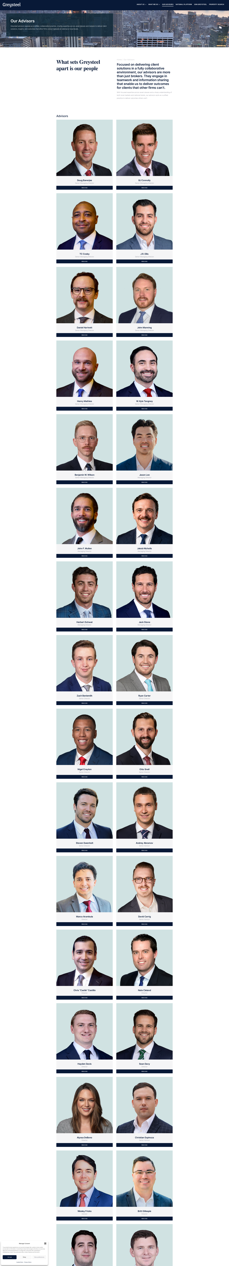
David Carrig (144, 916)
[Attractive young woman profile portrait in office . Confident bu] (84, 488)
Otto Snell (144, 769)
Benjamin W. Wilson (84, 475)
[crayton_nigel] (84, 709)
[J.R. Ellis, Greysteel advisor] (144, 194)
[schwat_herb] (84, 562)
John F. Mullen (84, 548)
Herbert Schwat (84, 622)
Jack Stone (144, 622)
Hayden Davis (85, 1064)
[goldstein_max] (84, 1225)
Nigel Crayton (84, 769)
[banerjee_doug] (84, 120)
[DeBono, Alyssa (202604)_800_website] (84, 1078)
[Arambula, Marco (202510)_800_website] (84, 857)
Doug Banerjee (84, 180)
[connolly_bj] (144, 120)
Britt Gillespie (144, 1211)
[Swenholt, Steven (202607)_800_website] (84, 783)
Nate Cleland (144, 990)
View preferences (39, 1257)
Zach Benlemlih (84, 695)
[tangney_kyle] (144, 341)
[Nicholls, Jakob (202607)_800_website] (144, 488)
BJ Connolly (144, 180)
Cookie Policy (19, 1262)
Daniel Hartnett (84, 327)
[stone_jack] (144, 562)
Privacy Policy (27, 1262)
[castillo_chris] (84, 930)
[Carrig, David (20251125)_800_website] (144, 857)
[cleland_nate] (144, 930)
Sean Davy (144, 1064)
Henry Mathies (84, 401)
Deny (24, 1257)
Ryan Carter (144, 695)
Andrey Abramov (144, 843)
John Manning (144, 327)
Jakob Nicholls (144, 548)
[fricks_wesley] (84, 1151)
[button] (45, 1243)
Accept (10, 1257)
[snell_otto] (144, 709)
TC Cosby (84, 254)
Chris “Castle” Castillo (85, 990)
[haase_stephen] (144, 1225)
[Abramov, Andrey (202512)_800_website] (144, 783)
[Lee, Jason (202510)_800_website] (144, 415)
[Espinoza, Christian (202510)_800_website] (144, 1078)
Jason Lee (144, 475)
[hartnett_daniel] (84, 268)
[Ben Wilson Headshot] (84, 415)
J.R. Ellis (144, 254)
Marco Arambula (84, 916)
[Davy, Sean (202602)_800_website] (144, 1004)
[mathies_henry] (84, 341)
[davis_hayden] (84, 1004)
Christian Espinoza (144, 1137)
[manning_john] (144, 268)
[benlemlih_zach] (84, 636)
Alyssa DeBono (84, 1137)
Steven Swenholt (84, 843)
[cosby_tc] (84, 194)
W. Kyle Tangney (144, 401)
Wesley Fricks (85, 1211)
